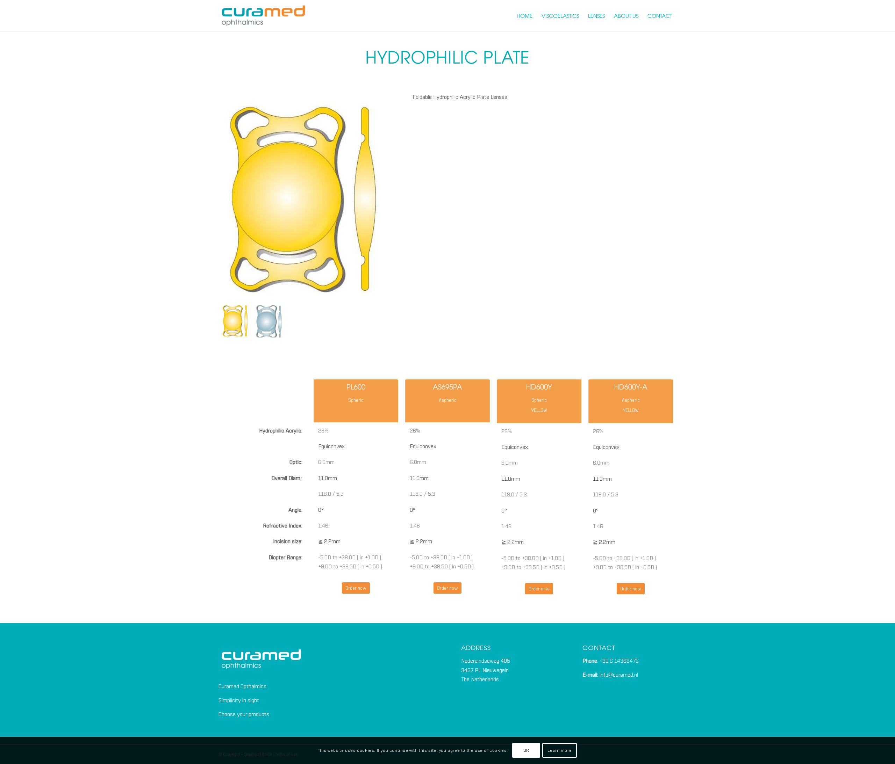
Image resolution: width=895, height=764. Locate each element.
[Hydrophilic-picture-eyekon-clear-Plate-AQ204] (268, 321)
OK (526, 750)
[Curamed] (263, 15)
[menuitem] (524, 15)
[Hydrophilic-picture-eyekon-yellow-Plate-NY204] (302, 195)
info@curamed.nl (619, 674)
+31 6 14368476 (619, 660)
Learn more (559, 750)
